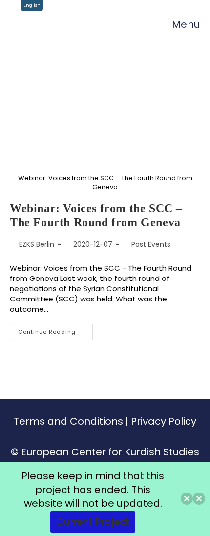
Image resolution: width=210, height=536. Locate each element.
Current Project (92, 522)
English (32, 5)
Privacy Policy (163, 421)
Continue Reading (55, 330)
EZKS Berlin (36, 244)
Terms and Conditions (68, 421)
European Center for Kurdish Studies (110, 452)
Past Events (150, 244)
